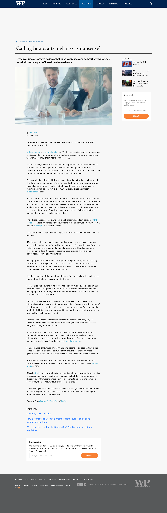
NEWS (45, 4)
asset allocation (73, 341)
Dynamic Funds (50, 152)
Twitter (64, 401)
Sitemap (68, 485)
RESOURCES (100, 4)
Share (36, 135)
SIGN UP (89, 455)
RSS (16, 488)
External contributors (87, 479)
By (31, 132)
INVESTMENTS (86, 4)
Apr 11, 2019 (29, 135)
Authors (75, 479)
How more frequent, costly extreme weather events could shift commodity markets (141, 73)
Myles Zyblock (33, 152)
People (27, 479)
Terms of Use (52, 479)
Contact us (26, 485)
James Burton (32, 132)
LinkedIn (53, 401)
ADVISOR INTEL (56, 4)
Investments (23, 42)
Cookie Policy (44, 485)
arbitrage (38, 226)
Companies (18, 479)
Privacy (34, 485)
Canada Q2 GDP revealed (38, 413)
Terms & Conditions (64, 479)
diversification (33, 192)
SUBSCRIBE (128, 4)
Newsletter (42, 479)
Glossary (33, 479)
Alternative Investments (36, 42)
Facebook (43, 401)
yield (36, 373)
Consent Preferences (57, 485)
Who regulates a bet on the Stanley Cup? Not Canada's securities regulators (141, 83)
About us (17, 485)
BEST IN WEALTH (114, 4)
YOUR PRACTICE (71, 4)
